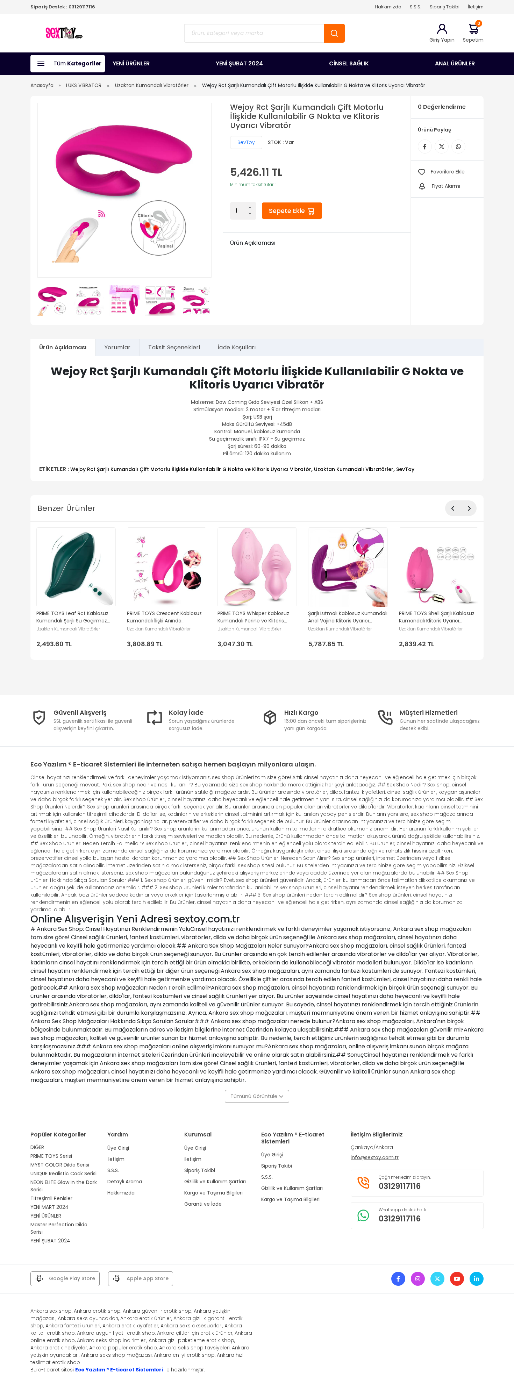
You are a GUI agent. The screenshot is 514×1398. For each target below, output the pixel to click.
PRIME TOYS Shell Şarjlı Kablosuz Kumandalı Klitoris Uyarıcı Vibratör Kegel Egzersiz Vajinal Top (436, 617)
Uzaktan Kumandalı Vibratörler (151, 85)
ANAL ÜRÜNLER (455, 63)
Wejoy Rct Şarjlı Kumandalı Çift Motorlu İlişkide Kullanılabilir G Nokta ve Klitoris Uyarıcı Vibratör (190, 469)
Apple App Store (148, 1278)
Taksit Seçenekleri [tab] (174, 347)
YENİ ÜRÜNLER (131, 63)
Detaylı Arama (124, 1181)
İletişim (476, 6)
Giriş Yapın (442, 39)
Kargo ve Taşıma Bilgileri (213, 1192)
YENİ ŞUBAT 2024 (239, 63)
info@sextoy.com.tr (375, 1157)
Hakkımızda (388, 6)
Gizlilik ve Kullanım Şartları (215, 1181)
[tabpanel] (257, 419)
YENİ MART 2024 (49, 1207)
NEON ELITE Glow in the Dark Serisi (63, 1186)
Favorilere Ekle (448, 171)
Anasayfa (41, 85)
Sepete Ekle (288, 210)
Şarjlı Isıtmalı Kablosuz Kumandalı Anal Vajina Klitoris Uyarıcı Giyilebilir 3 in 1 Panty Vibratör (347, 617)
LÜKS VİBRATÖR (83, 85)
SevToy (246, 142)
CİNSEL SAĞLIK (349, 63)
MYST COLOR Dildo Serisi (59, 1164)
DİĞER (37, 1147)
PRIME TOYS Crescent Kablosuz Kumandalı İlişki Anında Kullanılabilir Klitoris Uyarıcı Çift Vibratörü (164, 617)
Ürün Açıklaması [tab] (63, 347)
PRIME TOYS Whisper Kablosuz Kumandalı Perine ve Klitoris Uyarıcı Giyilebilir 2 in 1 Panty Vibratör (253, 617)
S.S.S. (415, 6)
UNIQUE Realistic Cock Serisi (63, 1173)
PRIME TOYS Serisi (51, 1156)
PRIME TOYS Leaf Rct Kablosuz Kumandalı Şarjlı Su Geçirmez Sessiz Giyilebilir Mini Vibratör (72, 617)
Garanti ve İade (203, 1203)
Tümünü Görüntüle (254, 1096)
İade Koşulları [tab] (237, 347)
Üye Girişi (118, 1147)
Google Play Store (72, 1278)
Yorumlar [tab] (118, 347)
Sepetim (473, 33)
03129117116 (82, 6)
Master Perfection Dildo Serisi (58, 1228)
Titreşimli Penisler (51, 1198)
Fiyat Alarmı (446, 186)
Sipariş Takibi (444, 6)
